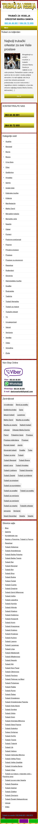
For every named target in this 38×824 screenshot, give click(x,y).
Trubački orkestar (26, 505)
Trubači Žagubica (11, 784)
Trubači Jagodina (11, 600)
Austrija (8, 141)
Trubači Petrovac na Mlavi (14, 679)
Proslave (9, 255)
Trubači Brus (9, 573)
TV (7, 317)
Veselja (22, 516)
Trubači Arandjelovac (13, 550)
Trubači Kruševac (11, 634)
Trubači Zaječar (11, 788)
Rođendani (10, 270)
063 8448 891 (20, 815)
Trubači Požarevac (12, 683)
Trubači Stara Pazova (13, 724)
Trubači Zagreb (9, 475)
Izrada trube (10, 188)
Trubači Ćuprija (10, 585)
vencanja (7, 511)
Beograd (9, 146)
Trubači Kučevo (11, 637)
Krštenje (9, 198)
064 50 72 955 (26, 23)
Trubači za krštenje (25, 475)
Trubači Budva (10, 577)
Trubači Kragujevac (12, 626)
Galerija (8, 531)
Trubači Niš (9, 664)
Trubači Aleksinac (11, 547)
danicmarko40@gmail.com (22, 391)
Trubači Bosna (24, 460)
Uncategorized (11, 322)
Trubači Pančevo (11, 675)
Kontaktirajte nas (11, 535)
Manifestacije (11, 203)
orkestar (7, 430)
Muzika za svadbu (22, 420)
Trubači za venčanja (11, 495)
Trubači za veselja (10, 505)
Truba (30, 450)
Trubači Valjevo (11, 751)
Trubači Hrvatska (22, 465)
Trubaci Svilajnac (11, 732)
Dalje (19, 96)
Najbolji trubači (25, 425)
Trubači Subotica (11, 728)
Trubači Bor (9, 569)
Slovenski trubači (10, 450)
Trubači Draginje (11, 588)
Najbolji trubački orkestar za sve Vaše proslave (17, 44)
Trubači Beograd (10, 460)
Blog (6, 528)
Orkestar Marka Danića (21, 430)
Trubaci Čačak (10, 581)
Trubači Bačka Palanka (13, 554)
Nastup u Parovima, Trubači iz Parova (19, 539)
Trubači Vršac (10, 770)
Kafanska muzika (12, 193)
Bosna (8, 157)
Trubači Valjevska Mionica (15, 755)
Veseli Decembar (10, 516)
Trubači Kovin (10, 622)
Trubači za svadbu (27, 490)
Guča (21, 409)
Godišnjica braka (10, 409)
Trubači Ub (9, 747)
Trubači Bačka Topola (13, 558)
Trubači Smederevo (12, 698)
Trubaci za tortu (9, 455)
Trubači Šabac (10, 694)
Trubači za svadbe (10, 490)
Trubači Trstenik (11, 743)
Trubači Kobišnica (11, 615)
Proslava (29, 435)
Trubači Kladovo (11, 611)
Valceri (8, 327)
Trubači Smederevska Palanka (16, 702)
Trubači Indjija (10, 596)
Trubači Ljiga (10, 649)
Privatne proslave (12, 250)
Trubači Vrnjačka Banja (13, 766)
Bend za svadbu (22, 404)
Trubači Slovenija (26, 470)
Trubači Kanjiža (11, 603)
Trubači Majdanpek (12, 652)
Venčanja (9, 332)
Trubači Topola (10, 739)
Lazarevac (21, 415)
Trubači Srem (10, 717)
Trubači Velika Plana (12, 758)
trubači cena (8, 465)
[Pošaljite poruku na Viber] (14, 376)
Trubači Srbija (10, 713)
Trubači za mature (12, 306)
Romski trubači (9, 445)
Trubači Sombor (11, 709)
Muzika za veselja (10, 425)
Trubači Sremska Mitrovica (15, 721)
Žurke (8, 353)
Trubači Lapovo (11, 641)
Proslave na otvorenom (14, 260)
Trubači (21, 455)
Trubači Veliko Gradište (13, 762)
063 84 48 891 (12, 115)
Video (8, 343)
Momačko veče (11, 219)
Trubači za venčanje (11, 500)
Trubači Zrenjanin (11, 795)
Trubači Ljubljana (10, 470)
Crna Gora (9, 162)
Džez (8, 167)
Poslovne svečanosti (13, 239)
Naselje (8, 224)
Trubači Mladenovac (12, 656)
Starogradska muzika (13, 281)
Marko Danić (10, 208)
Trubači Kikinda (11, 607)
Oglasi (8, 229)
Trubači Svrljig (10, 736)
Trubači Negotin (11, 660)
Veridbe (8, 337)
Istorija (8, 182)
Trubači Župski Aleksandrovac (16, 799)
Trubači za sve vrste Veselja (15, 780)
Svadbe (8, 286)
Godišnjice (10, 172)
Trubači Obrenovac (12, 671)
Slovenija (9, 275)
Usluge (7, 803)
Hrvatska (9, 177)
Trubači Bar (9, 562)
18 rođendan (8, 404)
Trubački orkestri (12, 312)
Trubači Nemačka (12, 301)
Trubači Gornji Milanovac (14, 592)
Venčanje (16, 511)
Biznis (8, 152)
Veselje (30, 516)
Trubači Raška (10, 687)
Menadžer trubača (12, 213)
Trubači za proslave (11, 480)
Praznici (9, 244)
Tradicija (9, 296)
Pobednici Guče (17, 435)
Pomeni (8, 234)
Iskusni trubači (9, 415)
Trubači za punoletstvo (12, 485)
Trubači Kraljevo (11, 630)
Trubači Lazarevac (12, 645)
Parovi (6, 435)
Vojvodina (9, 348)
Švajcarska (10, 291)
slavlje (20, 445)
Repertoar (9, 265)
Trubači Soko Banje (12, 705)
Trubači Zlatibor (11, 791)
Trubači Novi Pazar (12, 668)
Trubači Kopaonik (11, 618)
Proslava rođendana (11, 440)
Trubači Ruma (10, 690)
